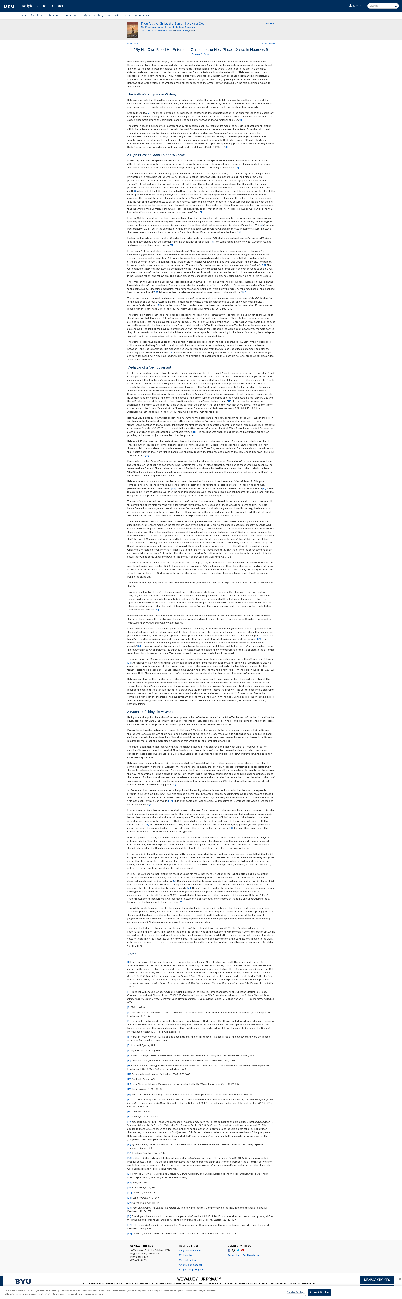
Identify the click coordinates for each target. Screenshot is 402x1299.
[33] (181, 902)
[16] (171, 352)
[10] (212, 241)
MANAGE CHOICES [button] (377, 1279)
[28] (151, 804)
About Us (36, 15)
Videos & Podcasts (119, 15)
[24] (139, 646)
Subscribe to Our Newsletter (244, 1255)
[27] (170, 800)
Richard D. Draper (201, 54)
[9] (239, 232)
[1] (167, 75)
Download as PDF (267, 43)
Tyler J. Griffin (182, 31)
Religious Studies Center (43, 6)
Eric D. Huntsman (148, 31)
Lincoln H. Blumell (164, 31)
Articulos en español (190, 1264)
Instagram (233, 1250)
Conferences (72, 15)
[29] (147, 824)
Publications (53, 15)
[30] (231, 828)
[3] (240, 119)
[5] (237, 167)
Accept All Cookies (319, 1292)
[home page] (9, 6)
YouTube (242, 1250)
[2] (148, 112)
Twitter (238, 1250)
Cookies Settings (295, 1292)
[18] (195, 431)
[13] (156, 292)
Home (23, 15)
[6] (134, 191)
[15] (158, 305)
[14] (244, 292)
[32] (188, 888)
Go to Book (269, 23)
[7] (200, 212)
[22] (157, 609)
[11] (171, 245)
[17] (230, 401)
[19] (147, 455)
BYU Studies (186, 1255)
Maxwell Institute (188, 1259)
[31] (174, 880)
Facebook (229, 1250)
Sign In (357, 6)
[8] (261, 225)
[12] (264, 265)
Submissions (141, 15)
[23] (259, 639)
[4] (226, 147)
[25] (129, 662)
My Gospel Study (93, 15)
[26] (174, 784)
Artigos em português (191, 1269)
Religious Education (190, 1250)
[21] (264, 488)
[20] (173, 488)
